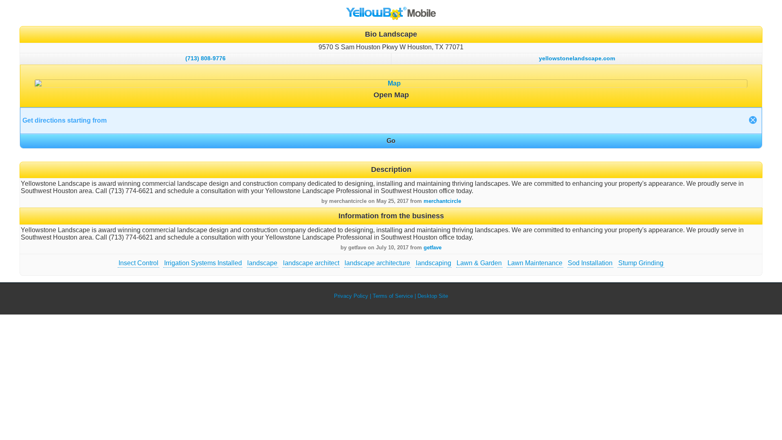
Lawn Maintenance (534, 263)
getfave (433, 247)
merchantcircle (442, 201)
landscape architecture (377, 263)
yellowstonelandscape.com (577, 58)
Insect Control (138, 263)
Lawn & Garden (479, 263)
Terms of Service (393, 296)
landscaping (433, 263)
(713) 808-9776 (205, 58)
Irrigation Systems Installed (203, 263)
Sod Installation (590, 263)
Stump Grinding (640, 263)
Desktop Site (432, 296)
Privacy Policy (351, 296)
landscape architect (311, 263)
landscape (262, 263)
